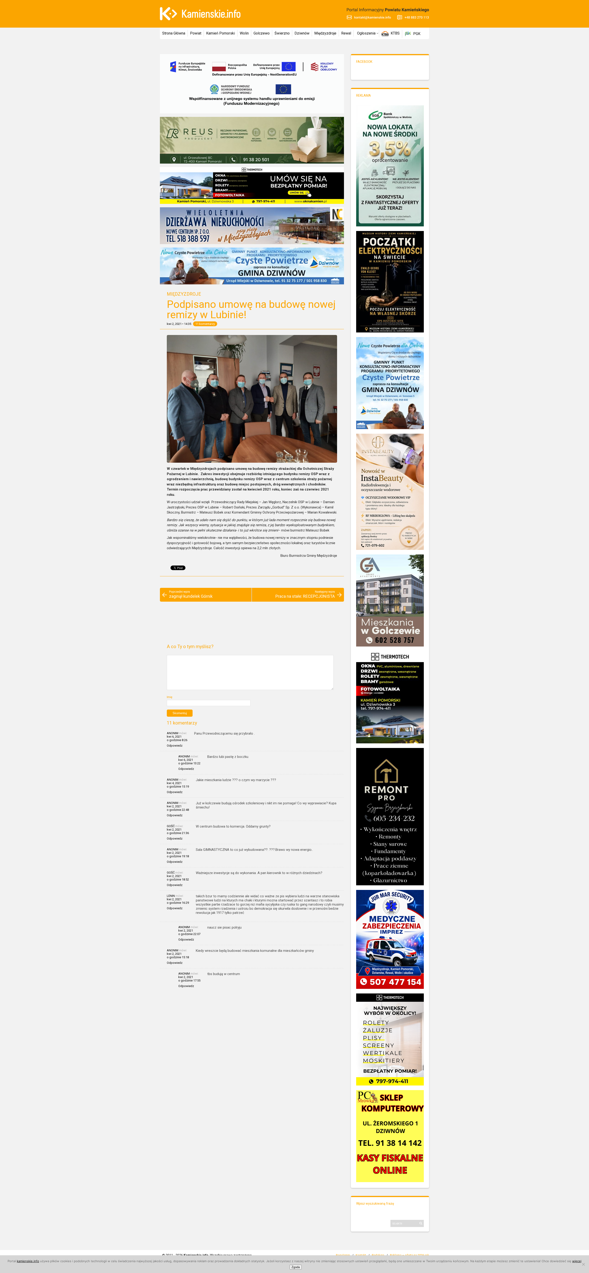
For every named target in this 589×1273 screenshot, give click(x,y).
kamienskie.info (28, 1261)
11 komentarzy (205, 324)
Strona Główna (173, 33)
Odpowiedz (174, 745)
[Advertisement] (252, 624)
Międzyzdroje (325, 33)
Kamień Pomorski (220, 33)
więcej (576, 1261)
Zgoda (296, 1267)
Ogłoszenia (366, 33)
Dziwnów (301, 33)
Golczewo (262, 33)
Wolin (244, 33)
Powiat (195, 33)
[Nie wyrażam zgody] (583, 1264)
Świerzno (282, 33)
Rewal (346, 33)
